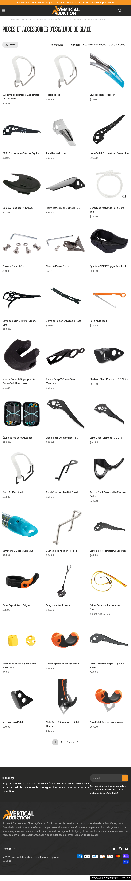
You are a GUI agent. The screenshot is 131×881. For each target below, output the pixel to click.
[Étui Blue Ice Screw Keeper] (21, 413)
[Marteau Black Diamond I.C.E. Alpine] (109, 355)
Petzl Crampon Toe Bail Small (62, 492)
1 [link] (55, 742)
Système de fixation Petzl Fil (61, 550)
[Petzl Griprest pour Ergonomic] (65, 639)
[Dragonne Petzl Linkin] (65, 581)
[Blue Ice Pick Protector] (109, 71)
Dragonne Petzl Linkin (58, 605)
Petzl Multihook (98, 321)
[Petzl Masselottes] (65, 129)
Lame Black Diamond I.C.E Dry (106, 437)
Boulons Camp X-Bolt (13, 266)
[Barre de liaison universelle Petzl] (65, 297)
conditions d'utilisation (105, 789)
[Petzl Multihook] (109, 297)
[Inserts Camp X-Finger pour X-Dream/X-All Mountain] (21, 355)
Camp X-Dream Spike (57, 266)
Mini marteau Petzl (12, 722)
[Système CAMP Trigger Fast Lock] (109, 242)
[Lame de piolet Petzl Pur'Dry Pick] (109, 526)
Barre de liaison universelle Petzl (63, 321)
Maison (15, 19)
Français (7, 849)
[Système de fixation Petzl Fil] (65, 526)
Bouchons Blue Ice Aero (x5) (17, 550)
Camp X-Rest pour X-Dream (17, 207)
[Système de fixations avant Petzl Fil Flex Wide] (21, 71)
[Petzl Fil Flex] (65, 71)
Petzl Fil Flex (53, 94)
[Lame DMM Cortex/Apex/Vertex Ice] (109, 129)
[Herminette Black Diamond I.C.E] (65, 184)
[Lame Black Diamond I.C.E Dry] (109, 413)
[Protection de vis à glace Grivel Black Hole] (21, 639)
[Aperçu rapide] (36, 58)
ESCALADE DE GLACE (44, 19)
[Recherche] (119, 10)
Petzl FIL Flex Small (12, 492)
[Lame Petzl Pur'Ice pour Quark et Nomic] (109, 639)
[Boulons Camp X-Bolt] (21, 242)
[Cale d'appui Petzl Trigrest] (21, 581)
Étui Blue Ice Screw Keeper (17, 437)
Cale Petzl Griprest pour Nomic (106, 722)
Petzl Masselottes (56, 153)
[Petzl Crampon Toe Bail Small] (65, 468)
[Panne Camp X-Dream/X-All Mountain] (65, 355)
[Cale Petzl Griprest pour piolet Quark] (65, 698)
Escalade (26, 19)
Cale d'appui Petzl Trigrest (16, 605)
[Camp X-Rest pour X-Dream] (21, 184)
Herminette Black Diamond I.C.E (63, 207)
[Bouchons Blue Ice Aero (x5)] (21, 526)
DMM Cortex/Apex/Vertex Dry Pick (21, 153)
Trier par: (74, 45)
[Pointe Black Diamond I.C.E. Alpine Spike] (109, 468)
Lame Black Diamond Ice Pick (61, 437)
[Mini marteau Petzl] (21, 698)
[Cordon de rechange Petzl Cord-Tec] (109, 184)
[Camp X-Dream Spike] (65, 242)
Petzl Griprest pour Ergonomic (62, 663)
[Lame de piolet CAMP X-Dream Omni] (21, 297)
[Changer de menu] (3, 10)
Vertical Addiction (22, 857)
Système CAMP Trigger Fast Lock (108, 266)
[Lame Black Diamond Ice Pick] (65, 413)
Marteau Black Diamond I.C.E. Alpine (109, 379)
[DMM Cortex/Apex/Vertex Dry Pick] (21, 129)
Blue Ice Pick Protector (102, 94)
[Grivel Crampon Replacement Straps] (109, 581)
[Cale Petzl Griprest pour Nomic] (109, 698)
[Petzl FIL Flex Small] (21, 468)
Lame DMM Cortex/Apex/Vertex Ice (109, 153)
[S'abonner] (125, 778)
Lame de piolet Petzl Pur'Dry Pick (108, 550)
